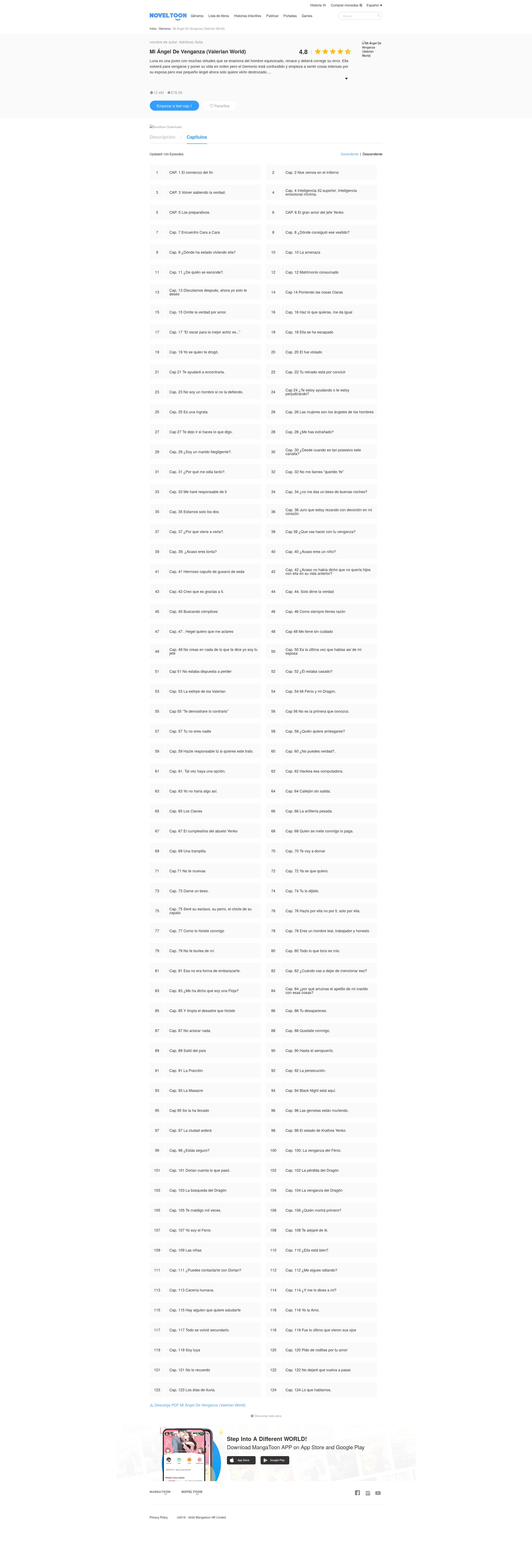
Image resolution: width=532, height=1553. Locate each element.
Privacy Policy (159, 1517)
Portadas (290, 15)
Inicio (153, 28)
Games (307, 15)
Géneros (197, 15)
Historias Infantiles (247, 15)
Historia (318, 5)
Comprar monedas (346, 5)
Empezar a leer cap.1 (174, 105)
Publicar (272, 15)
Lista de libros (218, 15)
